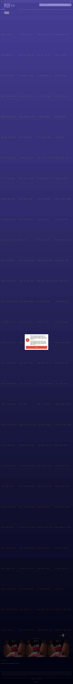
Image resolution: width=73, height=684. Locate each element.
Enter (36, 347)
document (38, 344)
